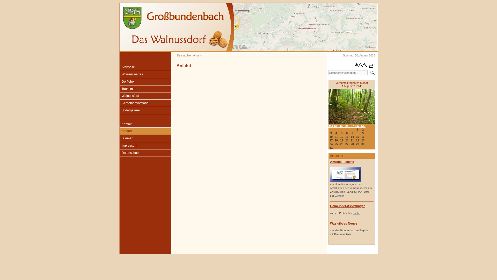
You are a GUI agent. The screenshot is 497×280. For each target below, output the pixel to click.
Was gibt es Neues (343, 223)
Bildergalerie (131, 110)
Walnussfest (130, 96)
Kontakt (127, 124)
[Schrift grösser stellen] (357, 66)
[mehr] (341, 195)
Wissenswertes (132, 74)
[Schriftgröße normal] (361, 66)
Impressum (129, 145)
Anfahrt (127, 131)
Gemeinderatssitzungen (347, 206)
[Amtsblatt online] (345, 181)
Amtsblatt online (342, 162)
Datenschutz (130, 153)
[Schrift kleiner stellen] (365, 66)
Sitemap (127, 138)
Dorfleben (129, 81)
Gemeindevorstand (135, 103)
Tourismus (129, 89)
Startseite (128, 67)
